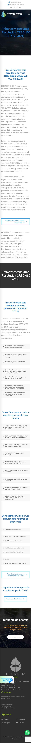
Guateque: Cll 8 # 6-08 (8, 683)
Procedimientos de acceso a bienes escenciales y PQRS (15, 575)
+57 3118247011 (6, 706)
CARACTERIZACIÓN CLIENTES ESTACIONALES (14, 221)
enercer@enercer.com (16, 5)
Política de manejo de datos (11, 737)
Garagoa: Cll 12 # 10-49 (8, 686)
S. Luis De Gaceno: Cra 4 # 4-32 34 (12, 690)
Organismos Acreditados (14, 599)
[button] (27, 732)
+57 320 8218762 (15, 2)
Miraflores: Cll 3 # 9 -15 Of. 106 (10, 688)
